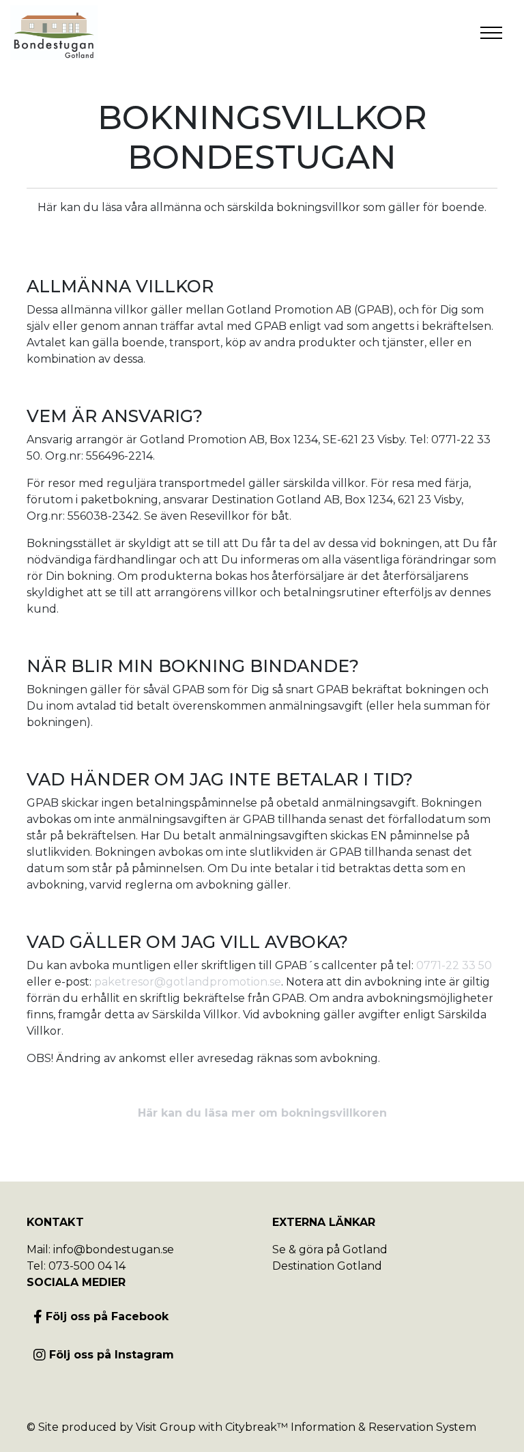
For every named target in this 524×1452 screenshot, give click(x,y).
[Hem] (54, 32)
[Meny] (491, 33)
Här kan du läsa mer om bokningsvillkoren (262, 1112)
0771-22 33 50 (454, 965)
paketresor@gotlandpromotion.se (187, 981)
